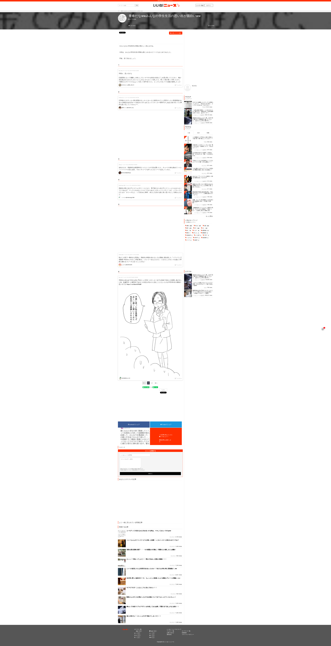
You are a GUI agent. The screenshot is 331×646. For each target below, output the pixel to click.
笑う (197, 228)
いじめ (189, 238)
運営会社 (169, 634)
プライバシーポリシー (188, 634)
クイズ (189, 240)
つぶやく (163, 389)
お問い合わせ (170, 632)
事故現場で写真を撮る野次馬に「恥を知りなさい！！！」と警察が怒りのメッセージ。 (203, 193)
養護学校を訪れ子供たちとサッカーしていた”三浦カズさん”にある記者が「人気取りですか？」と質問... (203, 292)
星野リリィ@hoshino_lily (127, 107)
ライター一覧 (170, 631)
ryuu (205, 287)
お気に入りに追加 (176, 33)
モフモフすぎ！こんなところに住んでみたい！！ (142, 587)
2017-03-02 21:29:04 (134, 70)
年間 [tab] (208, 133)
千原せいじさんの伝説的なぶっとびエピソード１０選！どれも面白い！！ (203, 161)
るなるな (172, 537)
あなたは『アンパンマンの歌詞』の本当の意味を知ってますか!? (203, 176)
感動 (189, 226)
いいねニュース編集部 (198, 115)
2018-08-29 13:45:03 (132, 164)
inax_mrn (121, 277)
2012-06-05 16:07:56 (134, 97)
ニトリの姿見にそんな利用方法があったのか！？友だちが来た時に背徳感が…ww (152, 568)
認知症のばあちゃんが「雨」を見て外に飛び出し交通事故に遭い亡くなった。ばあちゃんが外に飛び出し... (203, 119)
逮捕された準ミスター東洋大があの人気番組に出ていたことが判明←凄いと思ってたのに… (203, 185)
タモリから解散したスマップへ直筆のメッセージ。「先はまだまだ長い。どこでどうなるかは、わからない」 (203, 103)
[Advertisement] (149, 39)
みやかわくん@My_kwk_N (127, 85)
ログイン (208, 5)
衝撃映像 (205, 230)
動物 (188, 233)
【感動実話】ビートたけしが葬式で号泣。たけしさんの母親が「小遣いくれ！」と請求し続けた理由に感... (203, 209)
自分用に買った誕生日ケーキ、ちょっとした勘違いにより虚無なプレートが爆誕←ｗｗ (153, 578)
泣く (204, 228)
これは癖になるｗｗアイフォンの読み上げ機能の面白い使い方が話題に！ (203, 169)
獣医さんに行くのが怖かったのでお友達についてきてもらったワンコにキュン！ (151, 597)
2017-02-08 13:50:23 (133, 277)
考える (198, 226)
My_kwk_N (121, 70)
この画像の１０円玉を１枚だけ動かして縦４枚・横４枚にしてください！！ (203, 137)
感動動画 (205, 233)
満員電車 (205, 238)
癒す (189, 228)
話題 (206, 226)
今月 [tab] (198, 133)
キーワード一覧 (186, 631)
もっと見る (209, 216)
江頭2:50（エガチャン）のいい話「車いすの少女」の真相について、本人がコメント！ (203, 146)
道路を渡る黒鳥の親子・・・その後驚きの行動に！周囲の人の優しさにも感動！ (151, 550)
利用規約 (184, 632)
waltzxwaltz (121, 254)
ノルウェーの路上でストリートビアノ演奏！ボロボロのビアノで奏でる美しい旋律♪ (203, 284)
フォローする (127, 70)
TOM (203, 107)
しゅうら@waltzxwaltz (126, 264)
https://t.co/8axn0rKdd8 (134, 284)
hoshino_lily (121, 97)
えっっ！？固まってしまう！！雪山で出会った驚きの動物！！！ (147, 559)
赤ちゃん (196, 233)
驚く (189, 230)
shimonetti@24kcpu (126, 172)
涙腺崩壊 (189, 235)
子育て (206, 235)
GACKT (196, 238)
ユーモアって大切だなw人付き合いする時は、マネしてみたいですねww (149, 531)
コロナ (196, 230)
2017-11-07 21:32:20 (134, 254)
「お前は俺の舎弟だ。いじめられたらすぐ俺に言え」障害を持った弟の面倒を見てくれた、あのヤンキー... (203, 111)
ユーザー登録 (199, 5)
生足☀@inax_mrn (125, 378)
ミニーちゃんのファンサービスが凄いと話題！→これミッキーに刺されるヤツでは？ (153, 540)
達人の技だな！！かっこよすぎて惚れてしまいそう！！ (144, 616)
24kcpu (120, 164)
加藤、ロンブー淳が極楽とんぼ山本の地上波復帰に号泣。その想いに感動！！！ (203, 201)
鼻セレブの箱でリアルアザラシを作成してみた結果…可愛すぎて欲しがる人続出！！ (153, 606)
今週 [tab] (189, 133)
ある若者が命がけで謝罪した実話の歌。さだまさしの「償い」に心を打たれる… (203, 154)
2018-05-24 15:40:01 (136, 185)
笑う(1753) (211, 25)
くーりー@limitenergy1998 (127, 197)
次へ (156, 383)
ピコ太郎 (198, 235)
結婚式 (196, 240)
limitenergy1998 (122, 185)
